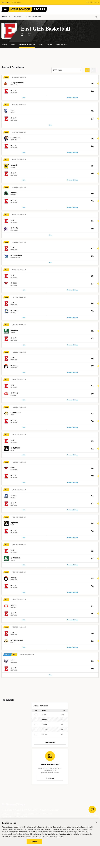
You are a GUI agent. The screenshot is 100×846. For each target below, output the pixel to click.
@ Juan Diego (16, 255)
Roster (49, 44)
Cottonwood (15, 412)
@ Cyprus (14, 310)
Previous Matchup (72, 97)
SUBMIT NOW (50, 778)
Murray (13, 577)
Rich (12, 110)
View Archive (22, 816)
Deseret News (5, 2)
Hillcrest (13, 192)
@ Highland (15, 448)
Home (4, 44)
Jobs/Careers (46, 814)
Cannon (44, 724)
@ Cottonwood (16, 640)
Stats (41, 44)
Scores (33, 17)
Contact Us (15, 814)
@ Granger (14, 393)
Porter (44, 714)
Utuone (44, 719)
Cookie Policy (33, 810)
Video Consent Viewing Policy (69, 834)
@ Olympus (15, 558)
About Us (5, 814)
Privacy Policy (20, 810)
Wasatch (13, 165)
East (12, 220)
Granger (13, 605)
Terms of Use (6, 810)
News (13, 44)
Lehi (12, 660)
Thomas (45, 729)
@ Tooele (14, 228)
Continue (34, 841)
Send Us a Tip (8, 816)
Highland (14, 522)
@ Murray (14, 365)
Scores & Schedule (27, 44)
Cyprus (13, 495)
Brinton (44, 734)
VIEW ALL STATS (50, 742)
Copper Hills (15, 137)
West (12, 467)
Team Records (61, 44)
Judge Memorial (17, 83)
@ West (13, 283)
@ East (13, 90)
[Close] (96, 823)
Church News (16, 2)
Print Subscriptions (92, 2)
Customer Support (30, 814)
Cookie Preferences (50, 810)
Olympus (14, 330)
